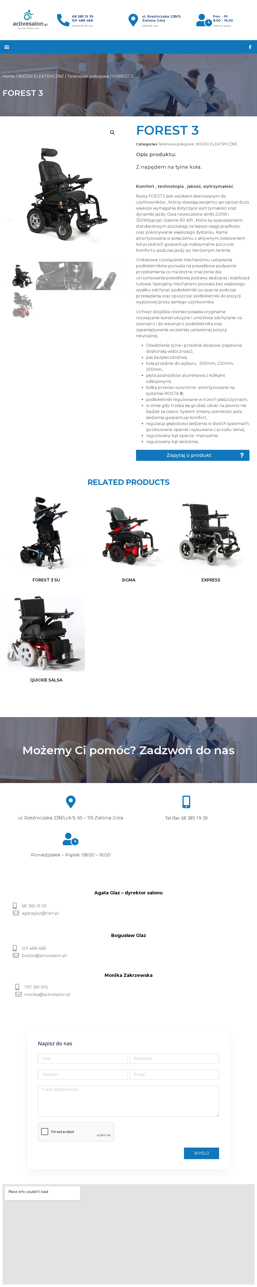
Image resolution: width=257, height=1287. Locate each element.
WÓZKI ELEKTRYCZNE (41, 76)
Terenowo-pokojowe (88, 76)
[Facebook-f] (250, 47)
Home (9, 76)
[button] (7, 47)
